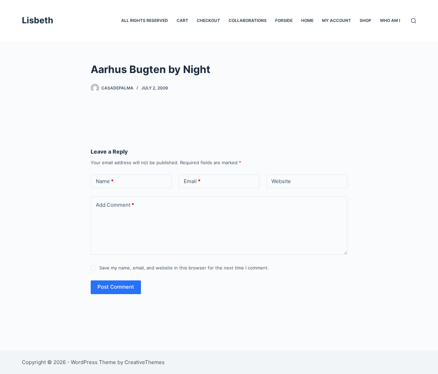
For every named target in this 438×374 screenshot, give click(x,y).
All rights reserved (144, 20)
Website (281, 181)
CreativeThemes (145, 362)
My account (336, 20)
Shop (365, 20)
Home (307, 20)
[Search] (413, 20)
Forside (284, 20)
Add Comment (115, 205)
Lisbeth (37, 20)
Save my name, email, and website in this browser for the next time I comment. (184, 267)
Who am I (390, 20)
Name (105, 181)
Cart (182, 20)
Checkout (208, 20)
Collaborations (248, 20)
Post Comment (116, 286)
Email (192, 181)
